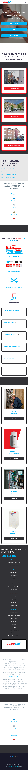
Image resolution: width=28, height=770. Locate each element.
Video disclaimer (14, 633)
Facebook (14, 194)
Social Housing (14, 583)
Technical (14, 498)
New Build (14, 581)
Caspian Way (14, 116)
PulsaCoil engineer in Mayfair (8, 177)
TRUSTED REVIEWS (14, 271)
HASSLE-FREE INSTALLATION (14, 287)
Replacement (14, 35)
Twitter (14, 207)
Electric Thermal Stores (14, 562)
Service (14, 569)
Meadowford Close (14, 145)
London (14, 47)
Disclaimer (14, 627)
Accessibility (14, 621)
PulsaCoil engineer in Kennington (9, 171)
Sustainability (14, 605)
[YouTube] (17, 756)
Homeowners (14, 575)
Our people (14, 602)
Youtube (14, 221)
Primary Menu (25, 2)
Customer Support (14, 572)
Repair (14, 418)
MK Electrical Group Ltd (16, 675)
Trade (14, 578)
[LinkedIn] (12, 756)
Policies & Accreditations (14, 635)
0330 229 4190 (9, 556)
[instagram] (14, 212)
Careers (14, 599)
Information (14, 610)
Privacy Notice (14, 618)
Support (14, 29)
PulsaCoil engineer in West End (8, 174)
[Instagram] (15, 756)
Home (2, 47)
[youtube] (14, 218)
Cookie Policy (14, 624)
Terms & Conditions (14, 630)
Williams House (14, 88)
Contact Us (14, 594)
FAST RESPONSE (14, 256)
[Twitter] (14, 756)
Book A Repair (14, 23)
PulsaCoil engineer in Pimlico (8, 168)
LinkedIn (14, 201)
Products (14, 559)
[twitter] (14, 205)
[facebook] (14, 191)
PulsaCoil (14, 538)
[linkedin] (14, 198)
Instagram (14, 214)
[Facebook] (10, 756)
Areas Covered (8, 47)
